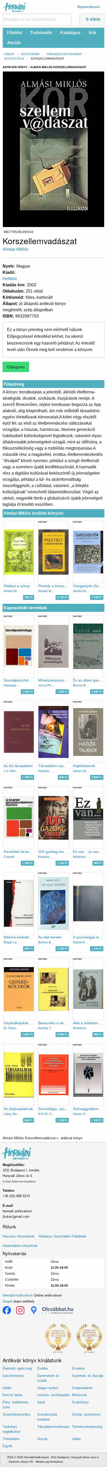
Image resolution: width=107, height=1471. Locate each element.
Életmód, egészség (17, 1368)
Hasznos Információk (19, 1236)
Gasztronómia (13, 1376)
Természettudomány (87, 1427)
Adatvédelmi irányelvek (20, 1246)
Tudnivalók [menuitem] (41, 32)
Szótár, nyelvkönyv (86, 1414)
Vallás (76, 1439)
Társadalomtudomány (64, 54)
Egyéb (7, 1446)
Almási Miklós (15, 249)
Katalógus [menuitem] (70, 32)
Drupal (7, 1301)
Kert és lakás (13, 1395)
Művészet (79, 1395)
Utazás (42, 1439)
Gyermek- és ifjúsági (87, 1376)
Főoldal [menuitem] (14, 32)
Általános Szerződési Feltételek (62, 1236)
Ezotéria (78, 1368)
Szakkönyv (80, 1402)
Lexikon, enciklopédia (53, 1395)
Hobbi (7, 1388)
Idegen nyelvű (47, 1388)
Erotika (42, 1368)
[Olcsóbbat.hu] (57, 1310)
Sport (41, 1402)
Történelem (11, 1439)
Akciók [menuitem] (14, 43)
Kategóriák (30, 54)
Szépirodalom (82, 1388)
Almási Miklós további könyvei (33, 513)
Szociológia (14, 58)
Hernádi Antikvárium (18, 1295)
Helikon (10, 278)
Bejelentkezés (88, 7)
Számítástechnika (16, 1414)
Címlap (9, 54)
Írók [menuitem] (92, 32)
